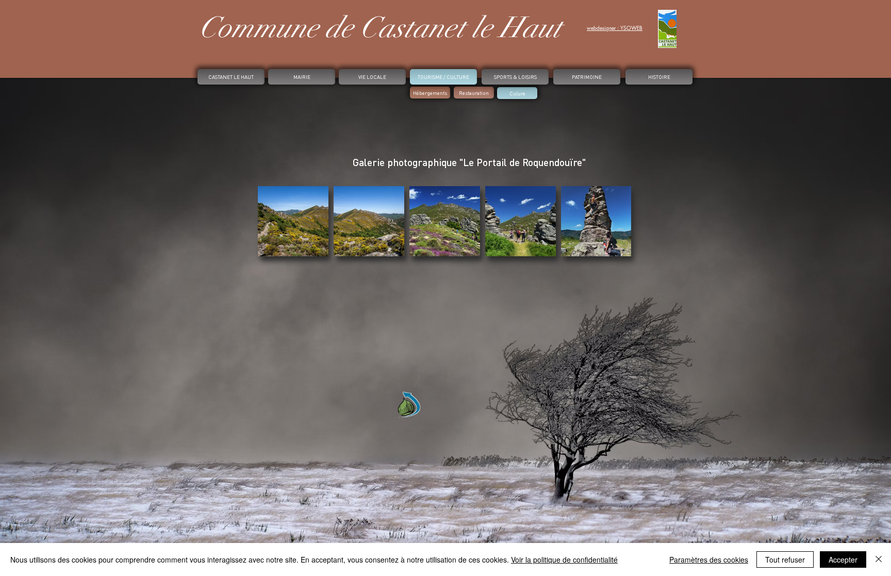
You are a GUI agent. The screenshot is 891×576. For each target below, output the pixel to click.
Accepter (843, 559)
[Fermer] (878, 559)
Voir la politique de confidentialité (564, 559)
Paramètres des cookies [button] (708, 559)
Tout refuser (785, 559)
